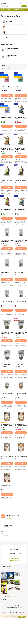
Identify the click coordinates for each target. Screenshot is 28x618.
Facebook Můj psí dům (15, 560)
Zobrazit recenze (9, 518)
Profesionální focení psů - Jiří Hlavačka (14, 607)
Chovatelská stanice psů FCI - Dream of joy (14, 605)
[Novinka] (21, 109)
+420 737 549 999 (15, 558)
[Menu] (26, 3)
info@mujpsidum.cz (15, 556)
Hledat (24, 6)
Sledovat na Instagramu (11, 596)
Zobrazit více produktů (13, 60)
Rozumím (21, 616)
